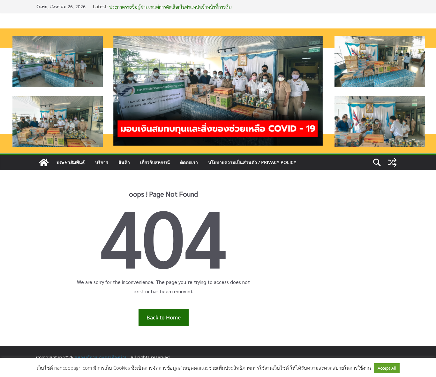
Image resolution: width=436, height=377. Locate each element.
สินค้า (124, 162)
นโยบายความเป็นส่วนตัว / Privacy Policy (252, 162)
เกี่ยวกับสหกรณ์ (155, 162)
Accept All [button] (387, 368)
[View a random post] (392, 162)
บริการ (101, 162)
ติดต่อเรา (189, 162)
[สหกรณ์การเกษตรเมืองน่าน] (218, 32)
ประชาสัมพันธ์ (70, 162)
